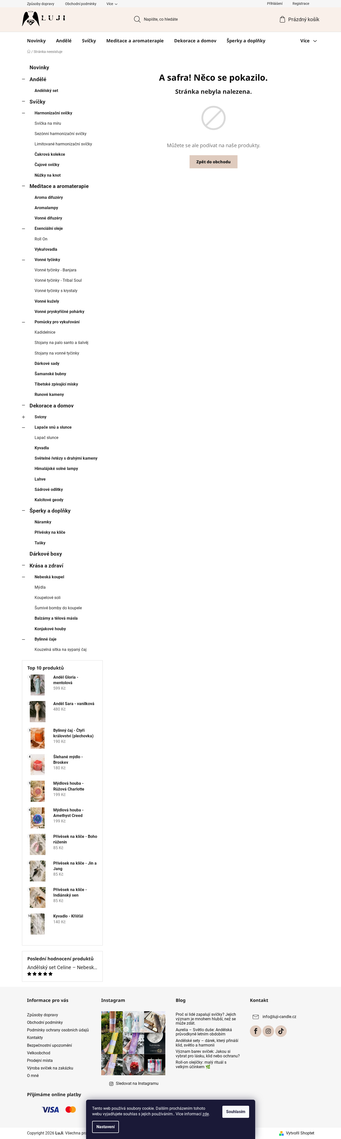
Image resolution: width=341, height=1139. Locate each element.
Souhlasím (235, 1111)
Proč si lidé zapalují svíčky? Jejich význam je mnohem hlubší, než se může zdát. (206, 1019)
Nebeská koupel (49, 577)
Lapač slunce (46, 437)
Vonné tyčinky (47, 259)
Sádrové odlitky (49, 489)
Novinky (39, 68)
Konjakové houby (50, 628)
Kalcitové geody (49, 499)
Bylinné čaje (46, 639)
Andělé (38, 79)
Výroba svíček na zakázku (50, 1068)
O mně (33, 1075)
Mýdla (40, 587)
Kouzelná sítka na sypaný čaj (61, 649)
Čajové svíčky (47, 164)
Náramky (43, 522)
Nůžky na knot (48, 175)
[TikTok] (281, 1031)
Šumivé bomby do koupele (58, 608)
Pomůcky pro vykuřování (57, 322)
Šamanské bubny (50, 373)
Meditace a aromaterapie (59, 186)
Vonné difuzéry (48, 218)
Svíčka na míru (48, 123)
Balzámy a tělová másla (56, 618)
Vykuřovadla (46, 249)
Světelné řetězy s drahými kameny (66, 458)
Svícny (40, 417)
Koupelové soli (48, 597)
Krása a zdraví (46, 566)
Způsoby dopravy (40, 4)
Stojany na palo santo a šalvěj (61, 342)
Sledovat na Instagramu (137, 1083)
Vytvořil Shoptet (300, 1133)
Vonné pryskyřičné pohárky (59, 311)
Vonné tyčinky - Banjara (55, 270)
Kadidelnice (45, 332)
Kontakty (35, 1037)
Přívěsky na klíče (50, 532)
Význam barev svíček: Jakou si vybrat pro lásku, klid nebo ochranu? (208, 1053)
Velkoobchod (38, 1053)
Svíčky (37, 102)
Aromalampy (46, 207)
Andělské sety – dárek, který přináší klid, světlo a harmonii (207, 1042)
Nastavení (105, 1126)
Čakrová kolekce (50, 154)
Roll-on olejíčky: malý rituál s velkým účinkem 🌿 (201, 1064)
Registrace (301, 4)
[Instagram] (268, 1031)
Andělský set (46, 90)
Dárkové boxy (46, 554)
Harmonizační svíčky (53, 113)
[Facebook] (255, 1031)
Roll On (41, 239)
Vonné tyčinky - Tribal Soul (58, 280)
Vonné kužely (47, 301)
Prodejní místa (40, 1060)
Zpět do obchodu (213, 162)
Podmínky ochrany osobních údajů (58, 1030)
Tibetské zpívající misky (56, 384)
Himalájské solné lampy (56, 468)
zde (205, 1114)
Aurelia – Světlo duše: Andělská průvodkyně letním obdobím (204, 1032)
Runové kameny (49, 394)
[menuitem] (36, 40)
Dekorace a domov (52, 406)
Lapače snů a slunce (53, 427)
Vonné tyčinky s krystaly (56, 290)
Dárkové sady (47, 363)
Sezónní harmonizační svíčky (61, 133)
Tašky (40, 543)
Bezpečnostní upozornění (49, 1045)
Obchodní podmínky (80, 4)
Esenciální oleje (49, 228)
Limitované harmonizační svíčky (63, 144)
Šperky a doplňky (50, 511)
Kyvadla (42, 448)
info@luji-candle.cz (279, 1016)
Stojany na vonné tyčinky (57, 353)
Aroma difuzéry (49, 197)
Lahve (40, 479)
